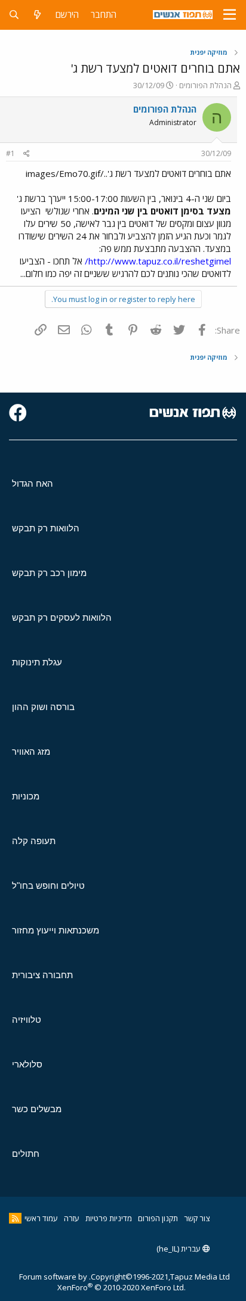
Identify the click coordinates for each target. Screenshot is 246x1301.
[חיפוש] (14, 15)
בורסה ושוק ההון (43, 707)
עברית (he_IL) (179, 1248)
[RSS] (15, 1218)
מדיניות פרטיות (108, 1218)
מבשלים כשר (36, 1109)
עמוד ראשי (41, 1218)
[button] (230, 15)
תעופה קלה (34, 841)
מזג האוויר (31, 751)
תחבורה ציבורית (42, 975)
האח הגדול (32, 483)
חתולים (25, 1154)
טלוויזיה (26, 1019)
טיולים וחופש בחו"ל (48, 885)
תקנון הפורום (158, 1218)
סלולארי (27, 1064)
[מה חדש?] (37, 15)
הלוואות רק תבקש (45, 528)
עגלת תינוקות (37, 662)
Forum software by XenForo (102, 1282)
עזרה (71, 1218)
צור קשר (197, 1218)
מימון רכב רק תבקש (49, 573)
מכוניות (25, 796)
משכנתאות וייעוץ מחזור (55, 930)
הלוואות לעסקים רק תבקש (62, 617)
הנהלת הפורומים (205, 85)
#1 (10, 153)
